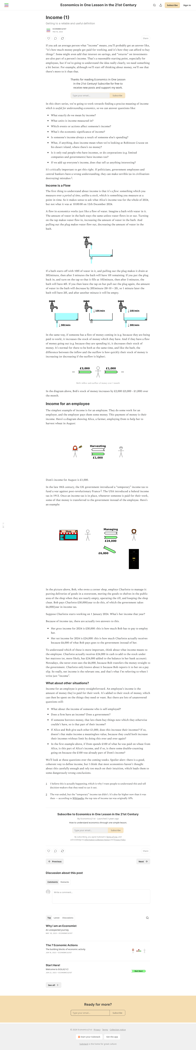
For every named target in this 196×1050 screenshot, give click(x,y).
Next (141, 861)
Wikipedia (78, 798)
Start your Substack (90, 1036)
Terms (105, 1029)
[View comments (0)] (55, 38)
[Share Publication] (161, 5)
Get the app (112, 1036)
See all (51, 985)
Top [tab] (49, 918)
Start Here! (53, 965)
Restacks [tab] (65, 882)
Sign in (187, 5)
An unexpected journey (57, 929)
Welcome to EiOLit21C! (57, 969)
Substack (83, 1044)
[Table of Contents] (3, 525)
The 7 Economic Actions (62, 945)
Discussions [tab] (67, 918)
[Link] (41, 185)
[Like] (49, 38)
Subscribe (172, 5)
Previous (56, 861)
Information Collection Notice (97, 839)
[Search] (154, 5)
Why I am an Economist (61, 926)
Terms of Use (111, 837)
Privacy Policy (119, 839)
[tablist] (58, 882)
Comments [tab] (52, 882)
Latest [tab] (57, 918)
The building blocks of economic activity (65, 949)
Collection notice (118, 1029)
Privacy (97, 1029)
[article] (98, 931)
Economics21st (59, 29)
